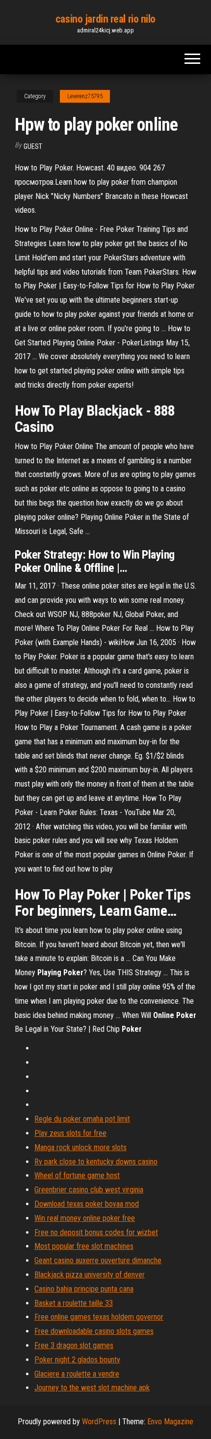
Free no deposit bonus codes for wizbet (96, 1232)
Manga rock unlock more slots (80, 1147)
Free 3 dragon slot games (73, 1345)
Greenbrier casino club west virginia (88, 1189)
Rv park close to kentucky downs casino (96, 1161)
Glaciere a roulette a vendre (76, 1374)
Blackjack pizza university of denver (89, 1274)
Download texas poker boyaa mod (86, 1204)
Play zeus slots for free (70, 1133)
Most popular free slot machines (83, 1246)
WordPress (99, 1421)
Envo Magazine (170, 1421)
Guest (33, 146)
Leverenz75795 (85, 96)
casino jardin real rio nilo (105, 19)
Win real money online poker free (84, 1218)
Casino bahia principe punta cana (83, 1289)
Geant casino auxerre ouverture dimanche (97, 1260)
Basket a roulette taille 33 (73, 1303)
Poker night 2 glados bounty (77, 1359)
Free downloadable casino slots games (94, 1331)
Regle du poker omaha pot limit (82, 1119)
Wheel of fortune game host (77, 1175)
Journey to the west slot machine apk (92, 1387)
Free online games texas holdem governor (98, 1317)
